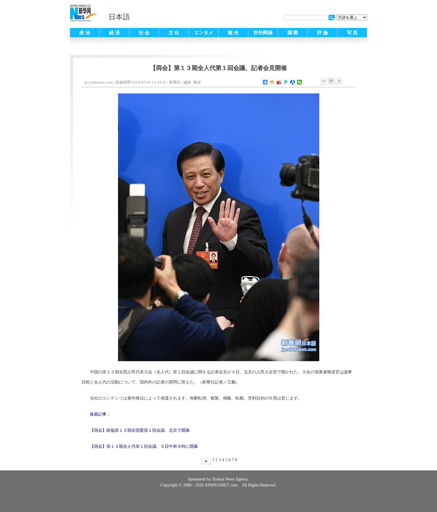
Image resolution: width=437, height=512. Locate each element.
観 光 (233, 32)
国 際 (292, 32)
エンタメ (203, 32)
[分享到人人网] (292, 82)
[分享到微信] (299, 82)
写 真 (352, 32)
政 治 (84, 32)
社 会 (144, 32)
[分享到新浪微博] (279, 82)
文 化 (174, 32)
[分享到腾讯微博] (285, 82)
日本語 (119, 17)
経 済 (114, 32)
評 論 (322, 32)
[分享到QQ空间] (272, 82)
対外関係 (263, 32)
